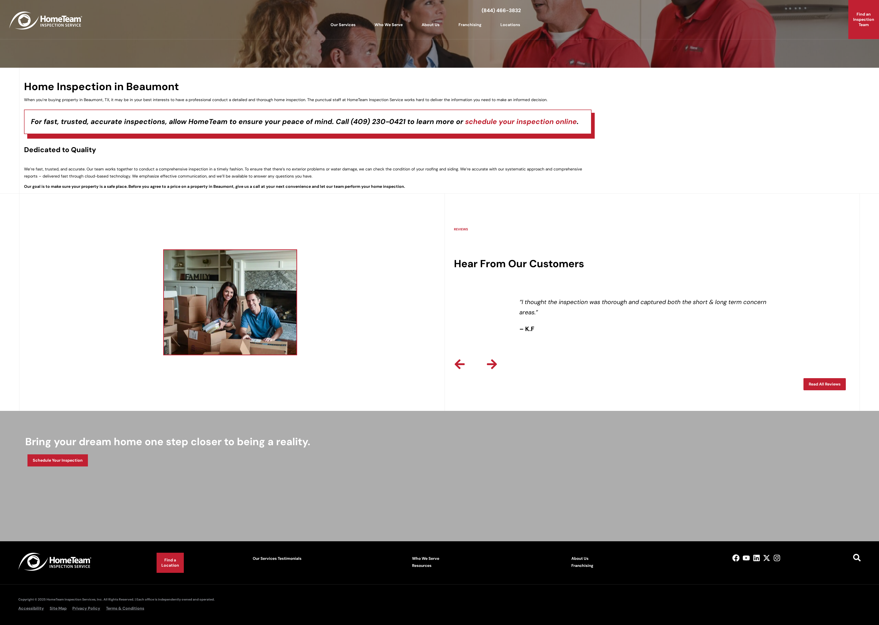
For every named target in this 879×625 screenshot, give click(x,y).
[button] (459, 364)
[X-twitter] (767, 558)
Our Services (343, 24)
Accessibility (31, 608)
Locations (510, 24)
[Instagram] (777, 558)
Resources (421, 565)
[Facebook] (736, 558)
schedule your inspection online (521, 121)
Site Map (58, 608)
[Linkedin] (756, 558)
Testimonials (289, 558)
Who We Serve (388, 24)
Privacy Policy (86, 608)
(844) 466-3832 (501, 10)
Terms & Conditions (125, 608)
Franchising (469, 24)
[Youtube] (746, 558)
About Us (431, 24)
